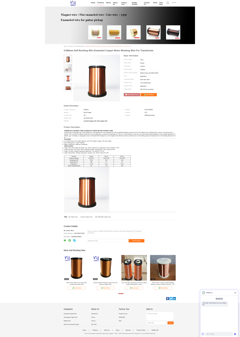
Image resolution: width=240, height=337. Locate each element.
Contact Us (147, 3)
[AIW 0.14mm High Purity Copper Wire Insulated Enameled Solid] (76, 267)
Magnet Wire (67, 321)
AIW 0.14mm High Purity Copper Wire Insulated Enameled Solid (76, 283)
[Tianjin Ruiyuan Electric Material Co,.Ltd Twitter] (171, 298)
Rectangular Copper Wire (70, 317)
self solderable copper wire (103, 217)
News (155, 2)
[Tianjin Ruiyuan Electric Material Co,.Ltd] (73, 3)
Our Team (94, 324)
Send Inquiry (136, 240)
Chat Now (161, 3)
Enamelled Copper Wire (70, 313)
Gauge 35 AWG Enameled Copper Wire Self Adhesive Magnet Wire (105, 283)
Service (93, 321)
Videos (108, 2)
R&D (120, 321)
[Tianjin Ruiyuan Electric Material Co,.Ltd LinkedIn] (174, 298)
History (93, 317)
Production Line (123, 313)
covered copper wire (86, 217)
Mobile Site (155, 330)
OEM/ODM (122, 317)
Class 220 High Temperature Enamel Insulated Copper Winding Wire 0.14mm (134, 283)
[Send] (235, 334)
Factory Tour (124, 3)
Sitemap (128, 330)
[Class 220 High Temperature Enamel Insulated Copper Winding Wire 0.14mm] (134, 267)
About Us (115, 3)
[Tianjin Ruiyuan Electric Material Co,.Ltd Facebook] (167, 298)
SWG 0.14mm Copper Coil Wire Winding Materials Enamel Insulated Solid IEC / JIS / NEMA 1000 (163, 283)
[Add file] (203, 334)
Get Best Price (133, 95)
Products (100, 2)
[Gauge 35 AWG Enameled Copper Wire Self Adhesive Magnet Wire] (105, 267)
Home (93, 2)
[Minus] (235, 293)
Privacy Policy (141, 330)
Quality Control (134, 3)
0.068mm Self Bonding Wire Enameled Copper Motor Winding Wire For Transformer (108, 46)
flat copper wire (73, 217)
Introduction (94, 313)
